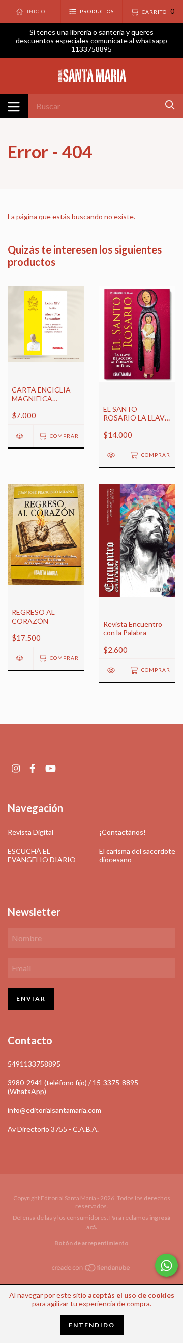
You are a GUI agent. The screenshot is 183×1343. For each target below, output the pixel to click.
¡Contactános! (122, 832)
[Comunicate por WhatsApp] (166, 1265)
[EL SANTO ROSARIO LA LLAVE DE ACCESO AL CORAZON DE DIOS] (112, 454)
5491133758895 (34, 1063)
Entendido (92, 1325)
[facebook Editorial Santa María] (32, 768)
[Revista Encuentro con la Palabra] (112, 670)
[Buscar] (170, 105)
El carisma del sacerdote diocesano (137, 855)
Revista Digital (30, 832)
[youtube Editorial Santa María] (50, 768)
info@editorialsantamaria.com (54, 1110)
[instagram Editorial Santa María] (16, 768)
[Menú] (14, 106)
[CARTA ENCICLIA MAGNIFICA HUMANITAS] (20, 436)
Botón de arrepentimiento (91, 1243)
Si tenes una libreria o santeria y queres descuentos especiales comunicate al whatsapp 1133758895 (91, 40)
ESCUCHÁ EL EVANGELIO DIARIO (42, 855)
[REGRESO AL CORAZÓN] (20, 658)
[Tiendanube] (91, 1269)
